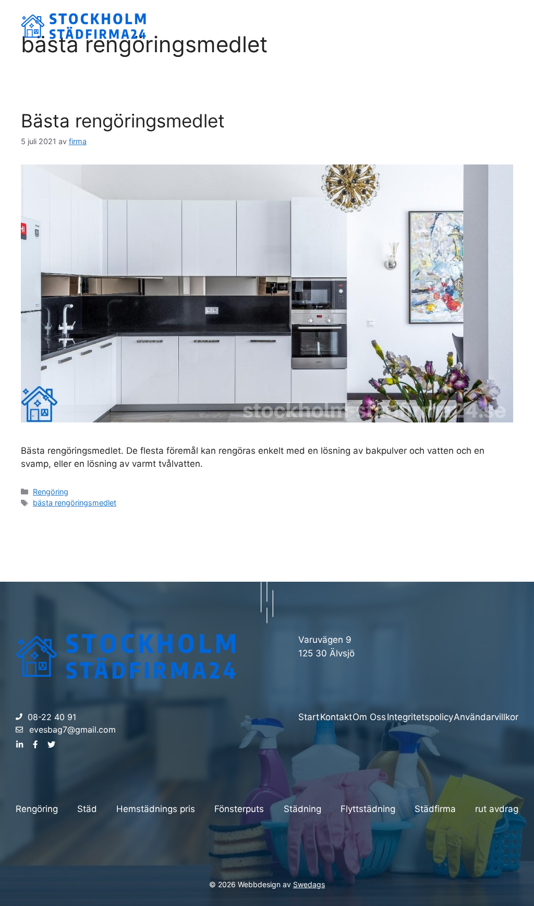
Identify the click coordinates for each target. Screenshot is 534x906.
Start (395, 26)
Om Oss (440, 26)
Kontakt (489, 26)
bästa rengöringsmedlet (74, 502)
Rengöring (50, 491)
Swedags (309, 884)
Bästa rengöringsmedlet (123, 121)
